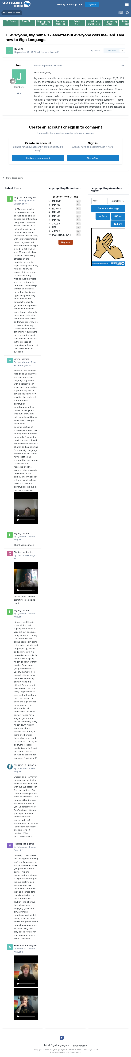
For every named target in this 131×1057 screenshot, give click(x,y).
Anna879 (21, 948)
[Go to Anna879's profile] (10, 947)
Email (119, 216)
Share (96, 50)
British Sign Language (56, 1045)
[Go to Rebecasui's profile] (10, 845)
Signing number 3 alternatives (22, 533)
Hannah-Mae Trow (26, 362)
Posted (22, 365)
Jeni (20, 48)
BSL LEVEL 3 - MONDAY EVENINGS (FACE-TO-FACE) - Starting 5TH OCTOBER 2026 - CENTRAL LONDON (25, 765)
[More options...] (123, 66)
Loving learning (21, 359)
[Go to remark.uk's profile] (10, 766)
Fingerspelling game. (24, 843)
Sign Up (92, 4)
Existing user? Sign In (69, 4)
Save (104, 216)
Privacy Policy (79, 1045)
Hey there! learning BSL (25, 945)
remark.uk (22, 768)
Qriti (19, 555)
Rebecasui (22, 847)
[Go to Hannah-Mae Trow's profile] (10, 360)
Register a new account (38, 158)
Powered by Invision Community (65, 1052)
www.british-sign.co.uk (87, 1049)
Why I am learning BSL (25, 197)
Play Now (65, 242)
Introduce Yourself (49, 52)
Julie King (22, 200)
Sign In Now (93, 158)
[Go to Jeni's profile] (9, 50)
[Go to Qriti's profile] (10, 553)
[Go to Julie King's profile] (10, 199)
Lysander (21, 536)
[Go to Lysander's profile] (10, 535)
